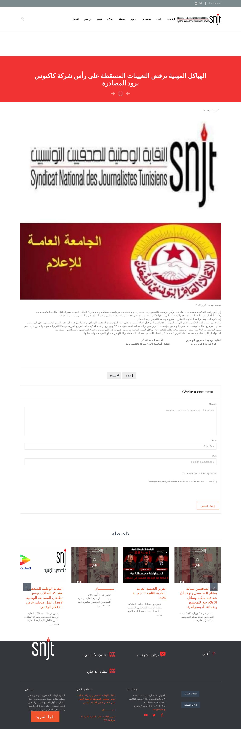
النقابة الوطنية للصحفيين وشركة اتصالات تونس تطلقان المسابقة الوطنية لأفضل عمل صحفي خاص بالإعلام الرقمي (44, 598)
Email (214, 456)
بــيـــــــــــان (104, 588)
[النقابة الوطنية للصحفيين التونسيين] (199, 19)
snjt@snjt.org (159, 709)
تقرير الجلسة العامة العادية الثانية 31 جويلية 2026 (149, 593)
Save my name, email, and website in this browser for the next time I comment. (181, 481)
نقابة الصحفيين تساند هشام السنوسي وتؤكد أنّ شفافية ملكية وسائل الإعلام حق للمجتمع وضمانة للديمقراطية (198, 598)
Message (212, 404)
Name (214, 440)
